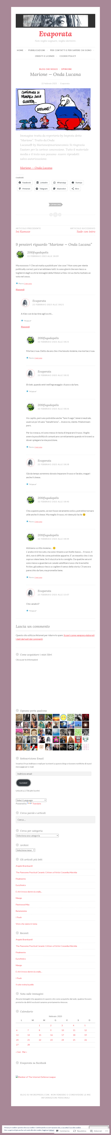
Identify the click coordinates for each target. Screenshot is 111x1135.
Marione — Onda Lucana (36, 168)
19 (85, 1035)
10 (63, 1030)
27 (17, 1044)
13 (17, 1035)
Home (20, 50)
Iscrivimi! (23, 783)
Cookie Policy (68, 56)
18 (74, 1035)
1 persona (28, 283)
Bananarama (21, 911)
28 (28, 1044)
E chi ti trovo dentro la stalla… (29, 971)
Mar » (24, 1052)
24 (63, 1040)
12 (85, 1030)
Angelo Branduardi (24, 866)
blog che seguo (48, 69)
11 (74, 1030)
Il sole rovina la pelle (25, 984)
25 (74, 1040)
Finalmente (21, 879)
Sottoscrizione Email (32, 758)
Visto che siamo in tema (26, 924)
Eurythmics (21, 885)
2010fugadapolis (37, 252)
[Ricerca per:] (55, 820)
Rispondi (20, 289)
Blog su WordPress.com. (35, 1095)
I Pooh (19, 917)
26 (85, 1040)
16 (51, 1035)
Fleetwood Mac (23, 904)
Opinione (66, 69)
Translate (36, 803)
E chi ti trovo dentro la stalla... (29, 891)
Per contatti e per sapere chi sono (70, 50)
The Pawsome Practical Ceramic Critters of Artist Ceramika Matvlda (46, 872)
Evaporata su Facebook (33, 1063)
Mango (19, 898)
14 (28, 1035)
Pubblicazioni (36, 50)
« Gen (18, 1052)
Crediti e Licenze (44, 56)
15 (40, 1035)
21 (28, 1040)
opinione (55, 204)
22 (40, 1040)
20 (17, 1040)
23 (51, 1040)
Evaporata (55, 33)
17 (63, 1035)
